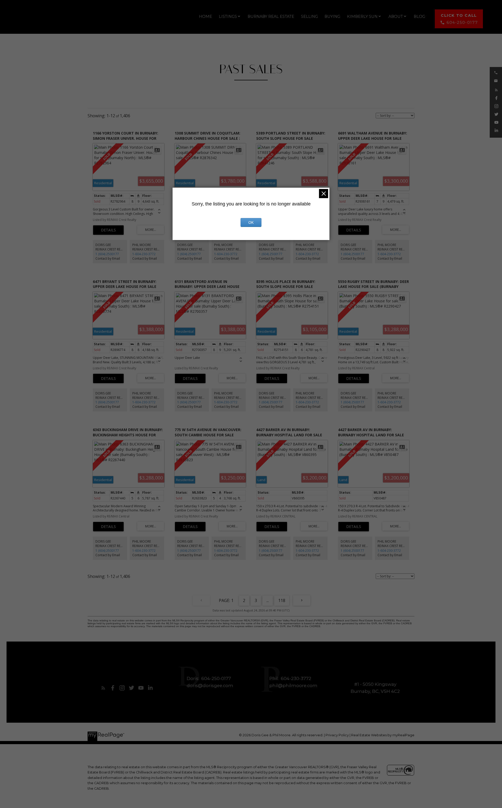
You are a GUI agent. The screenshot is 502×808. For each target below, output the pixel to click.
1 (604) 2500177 (107, 254)
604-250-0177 (462, 22)
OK (251, 222)
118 (281, 600)
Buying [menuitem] (332, 16)
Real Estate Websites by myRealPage (382, 735)
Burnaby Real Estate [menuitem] (271, 16)
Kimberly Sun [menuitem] (362, 16)
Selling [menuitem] (309, 16)
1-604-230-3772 (144, 254)
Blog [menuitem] (419, 16)
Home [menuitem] (205, 16)
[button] (459, 19)
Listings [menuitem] (228, 16)
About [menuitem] (396, 16)
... (267, 600)
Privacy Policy (337, 735)
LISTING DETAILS (108, 230)
